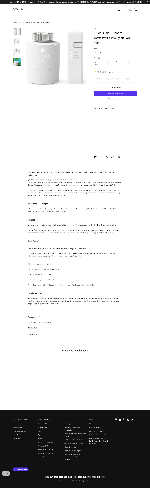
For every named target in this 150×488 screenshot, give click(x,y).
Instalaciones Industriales (46, 453)
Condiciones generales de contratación (72, 429)
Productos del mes (44, 424)
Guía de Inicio (32, 327)
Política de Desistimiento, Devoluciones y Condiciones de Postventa (73, 456)
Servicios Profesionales (45, 449)
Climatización (42, 427)
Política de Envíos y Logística (73, 451)
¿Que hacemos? (18, 427)
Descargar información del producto (40, 322)
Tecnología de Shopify (85, 481)
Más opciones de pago (115, 99)
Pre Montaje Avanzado (19, 431)
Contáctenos (33, 335)
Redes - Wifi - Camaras (45, 442)
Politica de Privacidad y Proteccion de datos (75, 435)
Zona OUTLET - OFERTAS (96, 431)
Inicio (14, 22)
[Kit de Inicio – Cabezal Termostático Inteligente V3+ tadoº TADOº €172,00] (97, 128)
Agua (39, 435)
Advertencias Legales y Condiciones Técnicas (114, 79)
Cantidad (98, 49)
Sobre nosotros (17, 424)
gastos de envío (112, 62)
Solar (39, 431)
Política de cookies (70, 447)
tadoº (96, 28)
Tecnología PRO (43, 446)
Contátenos (16, 438)
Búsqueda (92, 424)
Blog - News (16, 435)
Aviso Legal (67, 424)
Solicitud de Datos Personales (73, 440)
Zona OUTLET (42, 457)
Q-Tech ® (18, 9)
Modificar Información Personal (73, 443)
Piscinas (41, 438)
